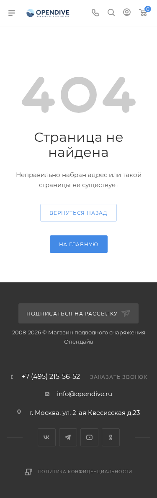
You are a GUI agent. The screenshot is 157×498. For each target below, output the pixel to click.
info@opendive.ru (84, 394)
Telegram (68, 437)
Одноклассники (111, 437)
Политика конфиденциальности (85, 472)
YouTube (89, 437)
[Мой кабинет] (127, 13)
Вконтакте (47, 437)
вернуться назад (78, 213)
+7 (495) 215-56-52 (51, 376)
